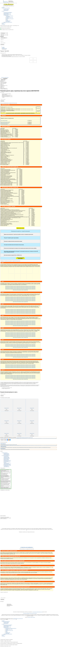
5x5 (21, 447)
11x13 (45, 438)
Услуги (3, 624)
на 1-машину (2, 447)
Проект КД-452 (6, 420)
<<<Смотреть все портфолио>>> (26, 547)
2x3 (13, 449)
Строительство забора (7, 461)
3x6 (18, 449)
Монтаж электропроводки (6, 463)
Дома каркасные (3, 443)
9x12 (28, 438)
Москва (29, 617)
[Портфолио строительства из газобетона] (14, 536)
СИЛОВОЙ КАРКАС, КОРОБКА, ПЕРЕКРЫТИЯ (10, 187)
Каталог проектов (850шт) (6, 621)
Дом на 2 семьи (8, 632)
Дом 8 (3, 349)
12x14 (50, 438)
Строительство (6, 627)
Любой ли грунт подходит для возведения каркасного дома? (13, 581)
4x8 (20, 447)
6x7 (3, 438)
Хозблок (7, 629)
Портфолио (3, 634)
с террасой (11, 449)
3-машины (8, 447)
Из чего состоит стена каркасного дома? (9, 574)
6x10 (6, 438)
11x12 (44, 438)
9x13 (30, 438)
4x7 (11, 447)
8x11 (21, 438)
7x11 (13, 438)
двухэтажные (22, 437)
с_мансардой (18, 447)
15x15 (56, 438)
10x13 (37, 438)
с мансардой (2, 449)
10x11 (33, 438)
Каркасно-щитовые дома (9, 630)
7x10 (11, 438)
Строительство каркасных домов (6, 456)
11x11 (42, 438)
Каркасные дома (6, 453)
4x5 (15, 447)
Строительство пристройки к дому (6, 466)
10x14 (38, 438)
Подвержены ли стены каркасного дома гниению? (11, 565)
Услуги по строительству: (6, 455)
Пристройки (7, 633)
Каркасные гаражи (6, 457)
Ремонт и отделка (6, 459)
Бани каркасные (2, 448)
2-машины (5, 447)
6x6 (2, 438)
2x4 (14, 449)
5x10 (26, 447)
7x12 (15, 438)
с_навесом (13, 447)
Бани (6, 631)
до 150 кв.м (29, 437)
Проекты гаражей (6, 622)
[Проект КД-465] (31, 59)
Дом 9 (3, 359)
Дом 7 (3, 339)
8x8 (17, 438)
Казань (34, 617)
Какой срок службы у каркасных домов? (9, 550)
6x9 (5, 438)
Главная (3, 620)
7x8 (9, 438)
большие (49, 447)
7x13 (16, 438)
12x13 (49, 438)
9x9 (24, 438)
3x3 (15, 449)
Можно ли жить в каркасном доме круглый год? (11, 556)
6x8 (4, 438)
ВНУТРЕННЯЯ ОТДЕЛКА (6, 139)
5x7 (23, 447)
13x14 (54, 438)
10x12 (35, 438)
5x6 (22, 447)
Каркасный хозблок (7, 458)
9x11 (27, 438)
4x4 (19, 449)
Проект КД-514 (6, 433)
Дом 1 (3, 262)
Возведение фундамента (7, 460)
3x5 (17, 449)
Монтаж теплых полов (7, 464)
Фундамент (2, 36)
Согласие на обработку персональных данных (30, 613)
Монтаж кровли (6, 626)
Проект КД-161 (19, 420)
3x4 (16, 449)
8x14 (23, 438)
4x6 (10, 447)
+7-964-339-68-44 (8, 4)
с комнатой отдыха (7, 449)
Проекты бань (6, 623)
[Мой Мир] (10, 439)
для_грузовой (42, 447)
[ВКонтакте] (7, 439)
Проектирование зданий (7, 625)
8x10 (19, 438)
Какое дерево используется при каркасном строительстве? (13, 560)
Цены (3, 635)
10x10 (32, 438)
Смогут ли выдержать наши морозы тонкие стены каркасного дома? (15, 570)
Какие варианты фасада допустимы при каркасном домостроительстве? (16, 586)
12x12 (47, 438)
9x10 (26, 438)
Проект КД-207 (32, 420)
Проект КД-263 (19, 433)
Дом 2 (3, 281)
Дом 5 (3, 315)
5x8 (24, 447)
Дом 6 (3, 327)
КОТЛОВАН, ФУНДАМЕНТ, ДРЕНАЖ (8, 206)
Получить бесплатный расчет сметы (20, 258)
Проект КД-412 (32, 433)
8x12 (22, 438)
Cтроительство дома (6, 104)
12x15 (52, 438)
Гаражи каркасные (3, 446)
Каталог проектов (4, 452)
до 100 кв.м (25, 437)
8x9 (18, 438)
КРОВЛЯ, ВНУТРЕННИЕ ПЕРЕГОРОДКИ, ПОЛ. (10, 166)
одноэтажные (18, 437)
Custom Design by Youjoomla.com (18, 618)
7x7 (8, 438)
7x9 (12, 438)
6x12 (7, 438)
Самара (31, 617)
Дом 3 (3, 292)
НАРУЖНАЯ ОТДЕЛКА (6, 126)
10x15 (40, 438)
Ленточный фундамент (4, 120)
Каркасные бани (6, 454)
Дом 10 (3, 369)
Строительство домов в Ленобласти (11, 628)
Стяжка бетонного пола (7, 465)
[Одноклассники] (8, 439)
